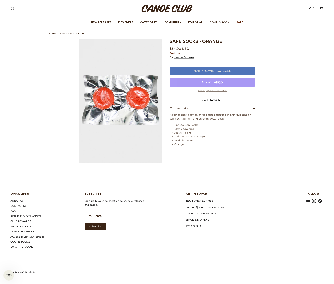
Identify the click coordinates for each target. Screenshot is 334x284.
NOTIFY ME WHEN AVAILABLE (212, 71)
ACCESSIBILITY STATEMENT (27, 236)
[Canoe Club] (167, 8)
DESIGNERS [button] (125, 22)
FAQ (13, 211)
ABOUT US (17, 200)
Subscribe (95, 226)
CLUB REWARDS (20, 221)
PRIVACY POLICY (20, 226)
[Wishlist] (315, 8)
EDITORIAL (195, 22)
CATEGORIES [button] (148, 22)
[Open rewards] (8, 275)
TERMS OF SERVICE (22, 231)
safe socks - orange (72, 33)
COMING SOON (219, 22)
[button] (310, 8)
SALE (239, 22)
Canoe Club (27, 271)
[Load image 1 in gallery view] (120, 101)
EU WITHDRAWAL (21, 246)
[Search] (12, 9)
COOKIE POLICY (20, 241)
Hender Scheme (184, 57)
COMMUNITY (172, 22)
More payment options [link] (212, 90)
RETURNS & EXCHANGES (25, 216)
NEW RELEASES (101, 22)
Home (52, 33)
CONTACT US (18, 205)
